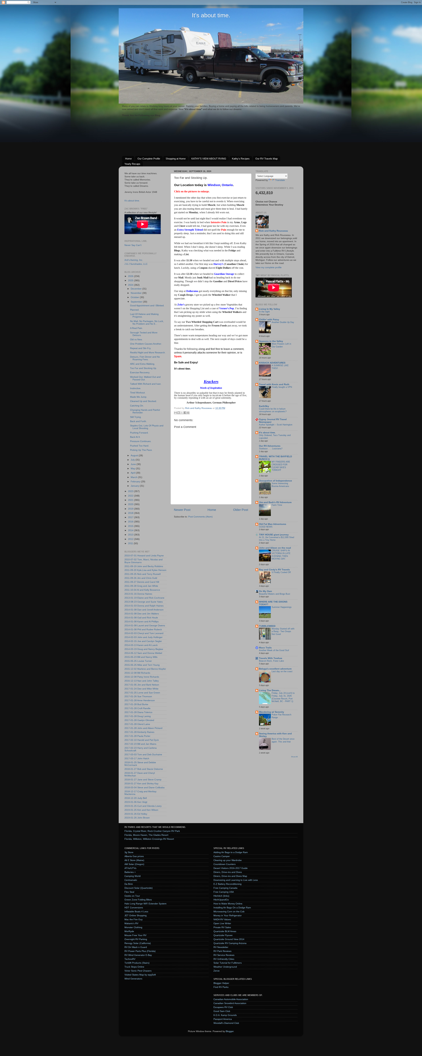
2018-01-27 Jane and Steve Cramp (142, 779)
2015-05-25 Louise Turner (138, 661)
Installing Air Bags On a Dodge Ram (232, 907)
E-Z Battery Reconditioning (227, 884)
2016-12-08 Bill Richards (137, 673)
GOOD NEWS (265, 527)
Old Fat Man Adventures (272, 524)
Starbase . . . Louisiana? (270, 448)
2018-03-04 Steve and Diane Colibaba (144, 787)
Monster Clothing (133, 927)
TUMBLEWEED (267, 626)
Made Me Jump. (138, 397)
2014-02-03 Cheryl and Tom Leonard (143, 633)
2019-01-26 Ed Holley (135, 814)
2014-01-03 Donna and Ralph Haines (144, 606)
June (133, 464)
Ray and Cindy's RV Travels (274, 569)
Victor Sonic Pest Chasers (137, 971)
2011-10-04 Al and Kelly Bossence (142, 590)
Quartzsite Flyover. (223, 935)
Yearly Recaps (132, 163)
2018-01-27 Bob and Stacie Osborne (143, 769)
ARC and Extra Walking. (142, 364)
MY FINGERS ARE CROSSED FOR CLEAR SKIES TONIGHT (281, 466)
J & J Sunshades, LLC (136, 264)
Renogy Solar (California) (137, 943)
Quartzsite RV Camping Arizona (229, 943)
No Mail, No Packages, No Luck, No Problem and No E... (147, 322)
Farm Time (277, 505)
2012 (131, 539)
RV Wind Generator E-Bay (138, 955)
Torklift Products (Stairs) (137, 963)
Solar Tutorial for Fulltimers (227, 963)
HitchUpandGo (221, 899)
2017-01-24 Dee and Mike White (141, 689)
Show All (294, 757)
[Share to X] (181, 412)
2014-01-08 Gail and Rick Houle (141, 617)
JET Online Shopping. (135, 915)
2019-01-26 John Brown (137, 817)
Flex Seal (129, 892)
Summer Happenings (282, 607)
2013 (131, 534)
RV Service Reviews (223, 955)
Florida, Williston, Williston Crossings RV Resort (149, 839)
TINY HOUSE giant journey (274, 534)
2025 (131, 280)
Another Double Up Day (283, 322)
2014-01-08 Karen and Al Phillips (141, 621)
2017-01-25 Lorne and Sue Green (142, 692)
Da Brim (128, 884)
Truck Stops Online (134, 967)
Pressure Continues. (140, 441)
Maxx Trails (265, 647)
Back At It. (135, 437)
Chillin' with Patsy (269, 319)
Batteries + (130, 872)
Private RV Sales (222, 927)
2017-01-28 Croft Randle (137, 708)
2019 (131, 509)
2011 (131, 543)
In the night (264, 311)
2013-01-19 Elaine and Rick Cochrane (144, 598)
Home (128, 158)
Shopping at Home (176, 158)
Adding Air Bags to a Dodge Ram (230, 852)
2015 (131, 526)
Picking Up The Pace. (141, 450)
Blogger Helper (221, 983)
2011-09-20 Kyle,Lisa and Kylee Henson (145, 570)
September (137, 302)
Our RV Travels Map (266, 158)
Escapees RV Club (223, 1007)
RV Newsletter (220, 947)
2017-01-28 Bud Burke (136, 704)
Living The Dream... (270, 690)
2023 (131, 491)
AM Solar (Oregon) (134, 864)
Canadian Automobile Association (230, 999)
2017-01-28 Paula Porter (137, 736)
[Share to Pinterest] (188, 412)
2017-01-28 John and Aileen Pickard (143, 728)
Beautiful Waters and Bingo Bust (274, 594)
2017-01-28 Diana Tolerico (138, 712)
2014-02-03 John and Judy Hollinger (143, 637)
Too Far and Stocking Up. (143, 368)
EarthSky (264, 406)
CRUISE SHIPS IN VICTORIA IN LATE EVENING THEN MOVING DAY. (281, 554)
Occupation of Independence (275, 481)
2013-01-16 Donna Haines (138, 594)
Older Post (240, 510)
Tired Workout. (137, 392)
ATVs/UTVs (130, 868)
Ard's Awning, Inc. (133, 260)
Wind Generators (133, 978)
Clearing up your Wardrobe (227, 860)
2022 (131, 496)
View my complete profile (269, 267)
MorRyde (129, 931)
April (133, 473)
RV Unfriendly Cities (223, 959)
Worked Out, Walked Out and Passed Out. (145, 378)
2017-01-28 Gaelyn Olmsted (139, 720)
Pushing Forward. (139, 433)
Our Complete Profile (148, 158)
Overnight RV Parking (135, 939)
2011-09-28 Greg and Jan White (141, 586)
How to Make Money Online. (228, 903)
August (135, 455)
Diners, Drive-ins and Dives (227, 872)
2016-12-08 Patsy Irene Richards (141, 677)
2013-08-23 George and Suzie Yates (143, 602)
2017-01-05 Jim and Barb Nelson (141, 685)
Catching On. (137, 405)
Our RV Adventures (269, 446)
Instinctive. (135, 388)
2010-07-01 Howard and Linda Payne (144, 555)
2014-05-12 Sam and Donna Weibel (143, 653)
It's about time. (211, 15)
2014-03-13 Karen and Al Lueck (141, 645)
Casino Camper (221, 856)
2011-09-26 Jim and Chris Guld (140, 578)
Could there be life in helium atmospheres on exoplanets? (272, 410)
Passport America (222, 1019)
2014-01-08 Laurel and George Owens (144, 625)
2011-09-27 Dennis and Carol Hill (141, 582)
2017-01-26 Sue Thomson (138, 696)
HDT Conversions (133, 907)
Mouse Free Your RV (135, 935)
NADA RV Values (222, 919)
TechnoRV (129, 959)
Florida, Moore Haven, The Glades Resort (146, 835)
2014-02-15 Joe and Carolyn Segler (143, 641)
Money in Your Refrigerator (227, 915)
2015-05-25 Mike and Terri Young (142, 665)
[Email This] (175, 412)
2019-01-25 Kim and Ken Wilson (141, 810)
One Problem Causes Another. (146, 344)
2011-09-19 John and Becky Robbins (143, 566)
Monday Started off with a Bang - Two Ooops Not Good (283, 631)
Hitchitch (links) (221, 896)
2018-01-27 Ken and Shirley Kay (141, 783)
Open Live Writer (222, 923)
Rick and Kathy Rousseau (273, 231)
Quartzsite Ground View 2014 (228, 939)
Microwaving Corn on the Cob (228, 911)
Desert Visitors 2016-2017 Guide (230, 868)
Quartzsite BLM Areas (224, 931)
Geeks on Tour (132, 896)
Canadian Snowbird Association (229, 1003)
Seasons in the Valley (271, 341)
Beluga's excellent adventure (275, 669)
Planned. (134, 310)
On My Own (265, 591)
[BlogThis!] (178, 412)
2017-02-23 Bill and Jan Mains (140, 744)
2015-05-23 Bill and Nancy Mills (140, 657)
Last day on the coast (282, 671)
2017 (131, 517)
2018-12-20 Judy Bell (135, 798)
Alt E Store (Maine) (134, 860)
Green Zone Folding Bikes (138, 899)
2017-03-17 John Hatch (136, 758)
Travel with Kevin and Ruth (274, 384)
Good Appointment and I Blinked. (147, 305)
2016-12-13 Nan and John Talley (141, 681)
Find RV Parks (220, 987)
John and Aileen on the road (275, 548)
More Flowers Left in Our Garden (281, 345)
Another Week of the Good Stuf (274, 650)
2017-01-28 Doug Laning (137, 716)
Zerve (216, 971)
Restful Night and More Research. (148, 352)
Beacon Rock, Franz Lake (271, 661)
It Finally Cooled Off (281, 572)
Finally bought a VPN (282, 387)
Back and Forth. (138, 421)
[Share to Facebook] (185, 412)
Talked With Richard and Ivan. (145, 384)
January (135, 486)
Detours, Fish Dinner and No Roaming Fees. (145, 358)
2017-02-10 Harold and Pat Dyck (141, 740)
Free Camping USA (223, 892)
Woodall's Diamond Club (226, 1023)
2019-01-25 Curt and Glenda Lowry (143, 806)
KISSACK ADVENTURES (272, 363)
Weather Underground (225, 967)
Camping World (132, 876)
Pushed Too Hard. (139, 446)
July (133, 460)
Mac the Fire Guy (133, 919)
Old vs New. (136, 339)
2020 (131, 504)
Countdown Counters (224, 864)
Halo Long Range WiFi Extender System (145, 903)
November (136, 293)
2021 (131, 500)
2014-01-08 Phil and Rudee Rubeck (143, 629)
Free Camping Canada (225, 888)
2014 (131, 530)
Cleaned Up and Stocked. (143, 401)
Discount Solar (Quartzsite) (138, 888)
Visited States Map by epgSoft (140, 975)
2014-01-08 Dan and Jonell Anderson (144, 609)
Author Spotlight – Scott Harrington (275, 424)
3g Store (128, 852)
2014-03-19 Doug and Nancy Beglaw (143, 649)
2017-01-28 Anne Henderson (139, 700)
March (134, 477)
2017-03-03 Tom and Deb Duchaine (143, 754)
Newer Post (182, 510)
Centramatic (130, 880)
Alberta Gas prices (134, 856)
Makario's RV (131, 923)
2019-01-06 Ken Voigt (135, 802)
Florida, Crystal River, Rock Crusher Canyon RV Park (152, 831)
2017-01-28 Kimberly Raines (139, 732)
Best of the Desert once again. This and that (283, 740)
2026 (131, 276)
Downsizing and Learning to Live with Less (235, 880)
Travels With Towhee (270, 658)
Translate (280, 180)
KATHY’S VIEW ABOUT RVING (208, 158)
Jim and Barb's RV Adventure (275, 502)
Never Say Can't (132, 245)
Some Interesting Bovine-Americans (280, 484)
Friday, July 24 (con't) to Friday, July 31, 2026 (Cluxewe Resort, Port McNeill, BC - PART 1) (283, 697)
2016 (131, 521)
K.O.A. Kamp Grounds (225, 1015)
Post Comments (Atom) (200, 516)
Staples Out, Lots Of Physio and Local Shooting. (146, 427)
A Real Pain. (136, 328)
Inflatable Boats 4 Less (136, 911)
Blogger (230, 1031)
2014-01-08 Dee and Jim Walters (141, 613)
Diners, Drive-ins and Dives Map (230, 876)
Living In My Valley (269, 309)
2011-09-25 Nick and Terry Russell (142, 574)
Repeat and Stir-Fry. (140, 348)
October (135, 297)
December (136, 289)
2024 (131, 285)
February (136, 481)
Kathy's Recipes (241, 158)
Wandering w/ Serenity (271, 712)
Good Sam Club (221, 1011)
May (133, 468)
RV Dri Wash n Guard (135, 947)
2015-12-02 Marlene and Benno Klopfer (145, 669)
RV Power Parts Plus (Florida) (140, 951)
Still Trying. (135, 417)
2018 (131, 513)
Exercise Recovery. (140, 372)
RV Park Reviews (222, 951)
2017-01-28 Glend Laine (137, 724)
